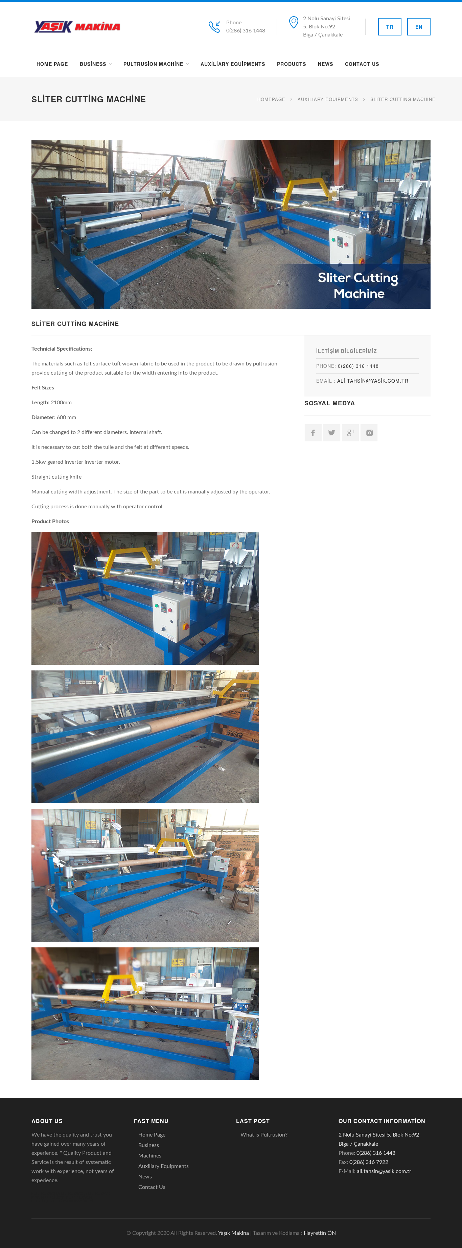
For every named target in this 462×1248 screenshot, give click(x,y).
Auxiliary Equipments (233, 63)
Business (93, 63)
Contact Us (362, 63)
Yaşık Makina (233, 1233)
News (325, 63)
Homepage (271, 99)
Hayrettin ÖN (320, 1233)
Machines (149, 1155)
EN (418, 26)
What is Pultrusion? (263, 1135)
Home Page (52, 63)
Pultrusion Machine (153, 63)
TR (389, 26)
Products (291, 63)
